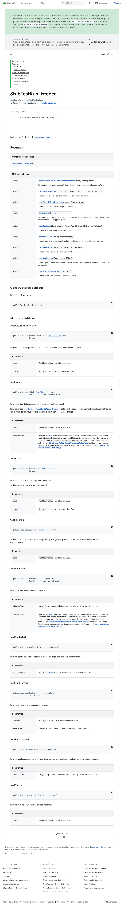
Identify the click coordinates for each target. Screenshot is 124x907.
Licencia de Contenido (100, 847)
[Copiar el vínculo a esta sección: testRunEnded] (28, 568)
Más (43, 3)
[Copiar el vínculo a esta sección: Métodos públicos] (37, 318)
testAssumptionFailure (49, 181)
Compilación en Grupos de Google (56, 888)
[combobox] (73, 3)
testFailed (44, 202)
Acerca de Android (10, 902)
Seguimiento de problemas (94, 888)
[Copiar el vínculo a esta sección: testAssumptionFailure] (38, 325)
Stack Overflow (90, 884)
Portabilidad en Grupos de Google (56, 892)
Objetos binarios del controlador (15, 888)
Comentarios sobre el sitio (77, 902)
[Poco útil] (112, 54)
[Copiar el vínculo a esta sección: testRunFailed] (28, 637)
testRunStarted (46, 247)
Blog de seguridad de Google (54, 880)
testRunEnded (45, 226)
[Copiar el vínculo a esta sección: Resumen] (25, 147)
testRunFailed (45, 237)
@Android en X (49, 868)
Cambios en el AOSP (65, 27)
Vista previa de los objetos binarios (16, 880)
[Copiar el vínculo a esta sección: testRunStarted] (30, 683)
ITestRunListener (47, 103)
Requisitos (7, 872)
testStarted (44, 271)
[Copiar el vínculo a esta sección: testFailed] (23, 458)
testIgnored (44, 213)
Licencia (51, 902)
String (50, 672)
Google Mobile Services (93, 880)
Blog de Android (49, 876)
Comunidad (24, 902)
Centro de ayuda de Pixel (93, 872)
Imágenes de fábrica (11, 884)
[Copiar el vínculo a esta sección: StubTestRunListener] (36, 295)
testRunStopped (46, 258)
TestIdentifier (68, 181)
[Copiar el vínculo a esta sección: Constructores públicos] (45, 288)
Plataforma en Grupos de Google (56, 884)
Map (50, 435)
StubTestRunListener (22, 163)
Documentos (26, 3)
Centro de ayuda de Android (95, 868)
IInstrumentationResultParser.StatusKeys (68, 443)
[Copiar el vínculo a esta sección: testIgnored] (26, 520)
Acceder (117, 3)
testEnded (43, 191)
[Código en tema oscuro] (112, 302)
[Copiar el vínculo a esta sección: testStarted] (25, 785)
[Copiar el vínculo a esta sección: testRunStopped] (31, 739)
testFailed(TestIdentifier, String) (41, 409)
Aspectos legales (38, 902)
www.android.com (91, 876)
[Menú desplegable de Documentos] (35, 3)
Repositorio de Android (11, 868)
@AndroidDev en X (50, 872)
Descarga (6, 876)
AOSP (12, 54)
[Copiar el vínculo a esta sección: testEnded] (24, 382)
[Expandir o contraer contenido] (25, 61)
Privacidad (61, 902)
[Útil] (108, 54)
